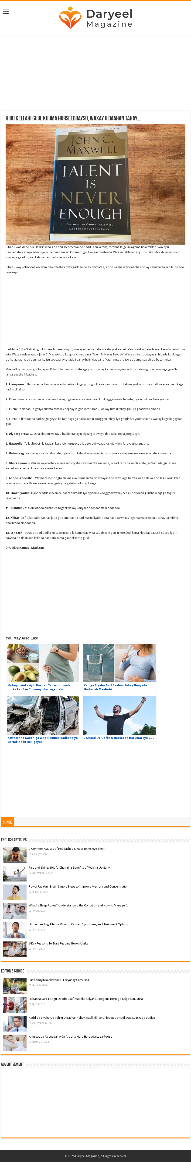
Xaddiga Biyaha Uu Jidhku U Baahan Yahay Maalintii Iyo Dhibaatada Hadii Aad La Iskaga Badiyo (92, 1017)
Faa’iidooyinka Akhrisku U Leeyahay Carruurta (59, 980)
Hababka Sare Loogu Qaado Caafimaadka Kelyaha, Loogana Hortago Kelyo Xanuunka (86, 999)
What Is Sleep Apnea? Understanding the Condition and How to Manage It (78, 905)
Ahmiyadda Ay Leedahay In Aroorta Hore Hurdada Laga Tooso (70, 1036)
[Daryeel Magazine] (95, 17)
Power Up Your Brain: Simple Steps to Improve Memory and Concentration (78, 886)
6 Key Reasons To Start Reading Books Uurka (58, 943)
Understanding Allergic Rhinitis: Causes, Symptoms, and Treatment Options (79, 924)
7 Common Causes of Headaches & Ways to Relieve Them (67, 848)
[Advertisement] (95, 73)
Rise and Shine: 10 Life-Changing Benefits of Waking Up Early (69, 867)
